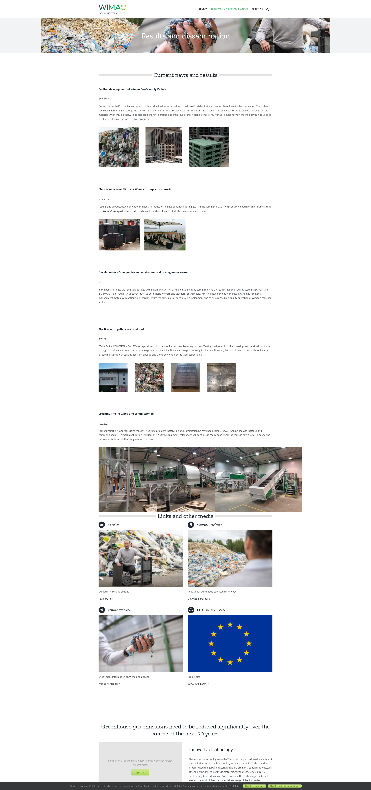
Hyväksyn (140, 772)
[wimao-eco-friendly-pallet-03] (209, 128)
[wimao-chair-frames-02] (165, 220)
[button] (267, 9)
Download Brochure (199, 598)
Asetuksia (235, 786)
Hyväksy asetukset (254, 786)
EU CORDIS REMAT (198, 683)
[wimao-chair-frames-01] (119, 220)
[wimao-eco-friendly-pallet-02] (164, 128)
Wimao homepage (109, 683)
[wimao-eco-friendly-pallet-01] (119, 128)
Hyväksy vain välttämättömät (284, 786)
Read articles (106, 598)
